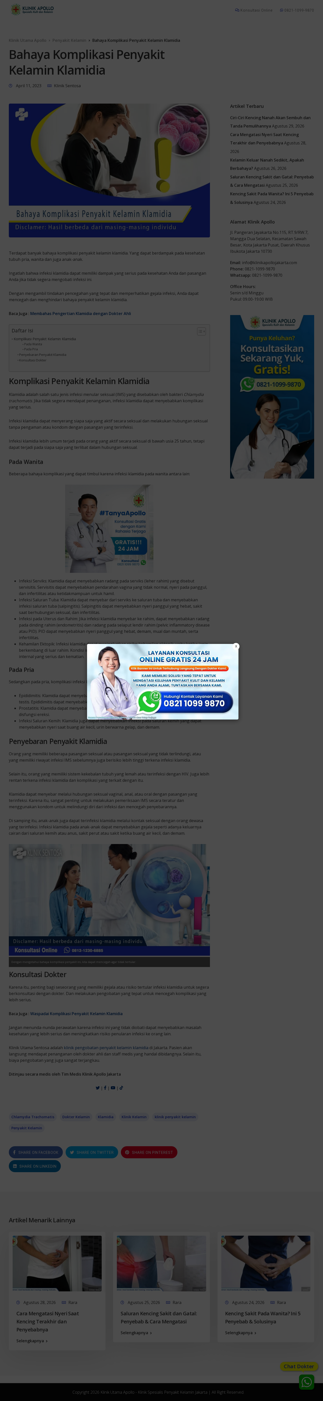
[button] (161, 700)
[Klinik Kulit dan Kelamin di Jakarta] (162, 682)
